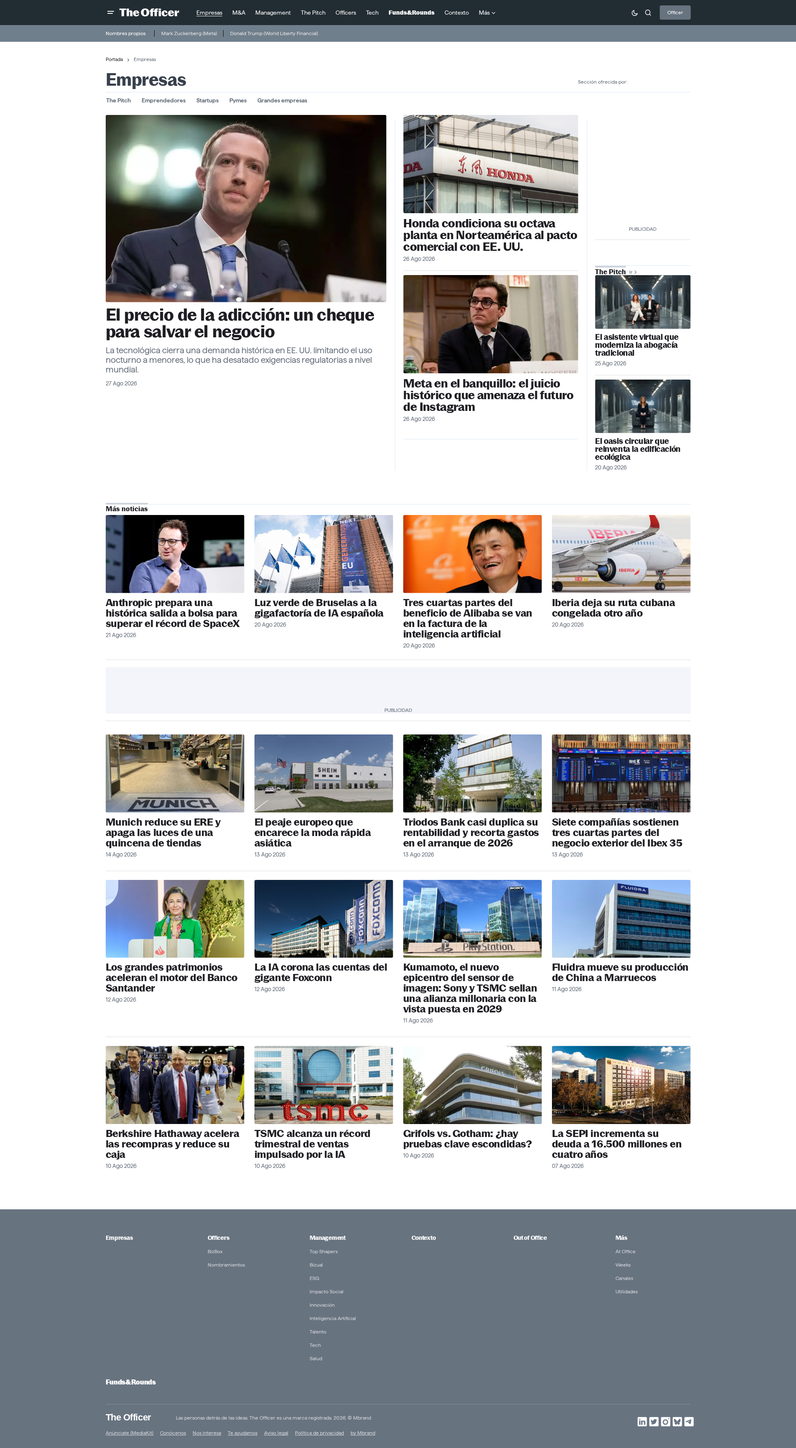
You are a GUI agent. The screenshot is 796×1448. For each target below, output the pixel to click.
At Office (625, 1251)
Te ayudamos (242, 1432)
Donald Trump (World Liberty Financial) (274, 33)
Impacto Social (326, 1291)
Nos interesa (207, 1432)
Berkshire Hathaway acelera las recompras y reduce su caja (172, 1144)
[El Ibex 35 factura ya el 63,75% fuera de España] (621, 773)
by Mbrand (363, 1432)
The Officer (128, 1417)
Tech (315, 1345)
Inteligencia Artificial (333, 1318)
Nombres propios (125, 33)
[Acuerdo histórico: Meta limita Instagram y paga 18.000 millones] (246, 208)
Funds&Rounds (131, 1382)
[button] (111, 13)
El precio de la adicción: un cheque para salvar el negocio (240, 323)
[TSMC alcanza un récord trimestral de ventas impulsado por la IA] (323, 1085)
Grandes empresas (282, 100)
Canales (624, 1278)
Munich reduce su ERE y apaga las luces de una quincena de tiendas (163, 832)
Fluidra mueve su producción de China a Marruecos (620, 972)
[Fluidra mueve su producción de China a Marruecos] (621, 919)
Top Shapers (324, 1251)
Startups (207, 100)
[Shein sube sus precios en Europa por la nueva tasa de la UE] (323, 773)
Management (328, 1237)
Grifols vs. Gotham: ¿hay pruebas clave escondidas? (467, 1138)
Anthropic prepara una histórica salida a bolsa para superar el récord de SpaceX (173, 613)
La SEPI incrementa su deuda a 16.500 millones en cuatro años (617, 1144)
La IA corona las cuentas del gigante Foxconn (320, 972)
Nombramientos (226, 1264)
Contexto (424, 1237)
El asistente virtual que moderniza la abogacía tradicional (636, 345)
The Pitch (118, 100)
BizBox (215, 1251)
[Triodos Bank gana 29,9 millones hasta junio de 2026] (472, 773)
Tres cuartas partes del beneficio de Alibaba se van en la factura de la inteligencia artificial (467, 618)
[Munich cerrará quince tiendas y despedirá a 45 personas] (175, 773)
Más (621, 1237)
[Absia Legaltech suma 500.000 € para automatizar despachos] (642, 302)
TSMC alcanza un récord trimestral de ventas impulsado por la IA (312, 1144)
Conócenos (173, 1432)
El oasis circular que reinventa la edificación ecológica (637, 449)
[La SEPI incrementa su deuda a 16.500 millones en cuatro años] (621, 1085)
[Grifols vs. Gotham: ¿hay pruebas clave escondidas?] (472, 1085)
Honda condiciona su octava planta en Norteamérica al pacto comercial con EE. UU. (490, 234)
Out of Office (530, 1237)
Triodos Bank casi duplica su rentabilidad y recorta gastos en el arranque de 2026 (471, 832)
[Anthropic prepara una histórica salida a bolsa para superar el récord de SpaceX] (175, 554)
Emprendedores (164, 100)
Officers (218, 1237)
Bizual (316, 1264)
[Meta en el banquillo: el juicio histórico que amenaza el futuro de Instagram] (490, 324)
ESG (314, 1278)
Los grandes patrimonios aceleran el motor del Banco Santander (171, 977)
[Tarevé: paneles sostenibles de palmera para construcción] (642, 406)
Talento (318, 1331)
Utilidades (626, 1291)
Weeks (623, 1264)
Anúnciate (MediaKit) (129, 1432)
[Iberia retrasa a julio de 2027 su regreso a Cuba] (621, 554)
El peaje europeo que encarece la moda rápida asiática (312, 832)
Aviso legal (276, 1432)
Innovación (322, 1305)
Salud (316, 1358)
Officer (675, 12)
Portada (114, 59)
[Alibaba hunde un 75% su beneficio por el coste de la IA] (472, 554)
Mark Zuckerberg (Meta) (189, 33)
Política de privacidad (319, 1432)
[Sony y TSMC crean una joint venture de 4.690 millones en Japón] (472, 919)
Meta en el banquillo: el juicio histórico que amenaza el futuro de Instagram (488, 395)
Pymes (238, 100)
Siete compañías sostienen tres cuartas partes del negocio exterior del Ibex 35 (617, 832)
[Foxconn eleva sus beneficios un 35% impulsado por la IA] (323, 919)
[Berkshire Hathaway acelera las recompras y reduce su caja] (175, 1085)
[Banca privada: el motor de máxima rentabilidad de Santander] (175, 919)
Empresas (119, 1237)
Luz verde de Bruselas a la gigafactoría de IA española (319, 607)
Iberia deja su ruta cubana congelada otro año (613, 607)
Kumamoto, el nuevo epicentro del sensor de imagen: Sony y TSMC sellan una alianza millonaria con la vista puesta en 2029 (470, 988)
